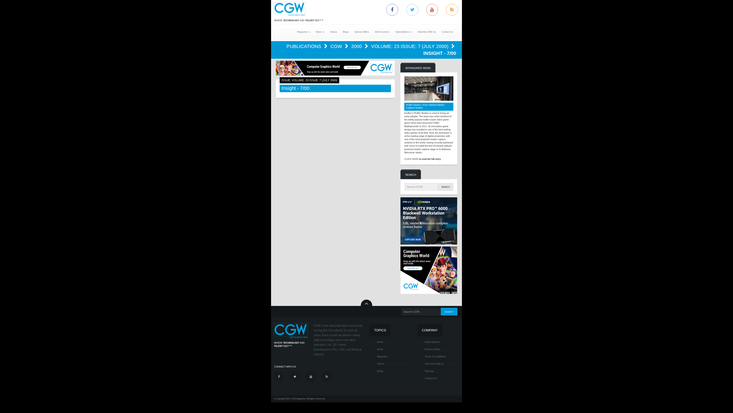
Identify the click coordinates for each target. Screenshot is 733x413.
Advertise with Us (434, 364)
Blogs (346, 32)
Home (380, 342)
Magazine (382, 356)
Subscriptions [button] (402, 32)
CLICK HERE (411, 159)
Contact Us (447, 32)
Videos (333, 32)
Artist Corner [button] (381, 32)
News (380, 349)
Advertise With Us (427, 32)
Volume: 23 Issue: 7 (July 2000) (410, 46)
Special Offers (361, 32)
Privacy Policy (432, 349)
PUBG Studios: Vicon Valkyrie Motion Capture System (425, 106)
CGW (336, 46)
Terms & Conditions (435, 356)
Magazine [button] (302, 32)
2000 (357, 46)
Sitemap (429, 371)
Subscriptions (432, 342)
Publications (305, 46)
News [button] (319, 32)
